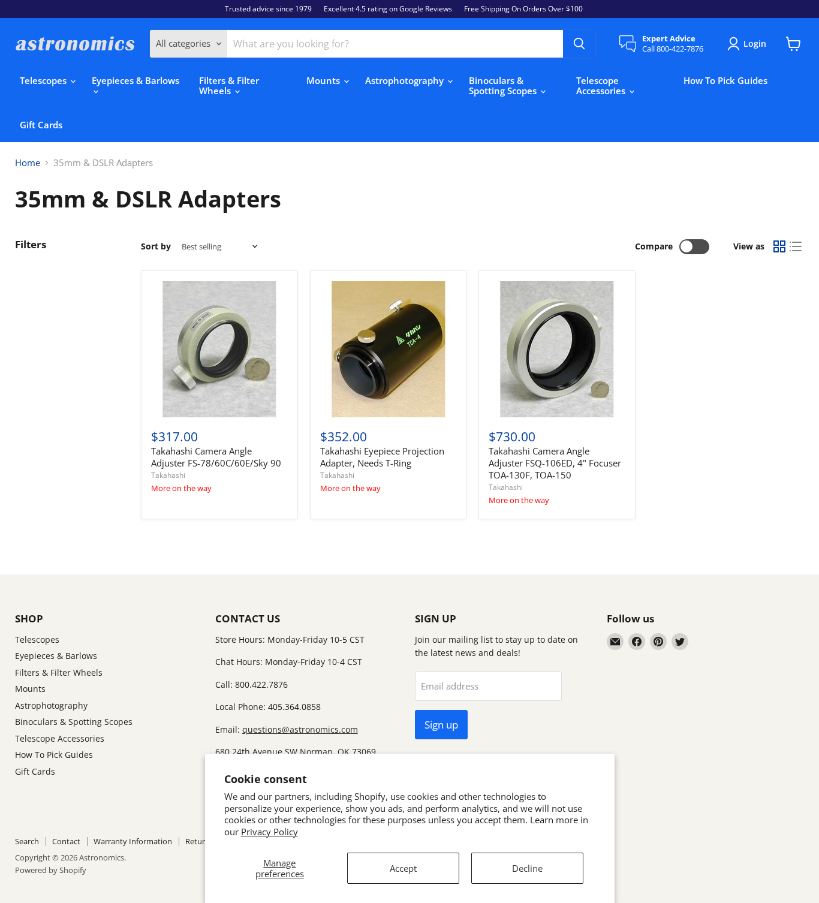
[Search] (579, 44)
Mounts (324, 80)
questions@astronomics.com (300, 729)
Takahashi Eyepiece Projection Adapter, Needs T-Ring (382, 457)
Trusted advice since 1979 (268, 9)
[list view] (796, 247)
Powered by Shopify (50, 870)
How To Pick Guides (725, 80)
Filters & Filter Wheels (229, 85)
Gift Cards (41, 125)
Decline (527, 868)
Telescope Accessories (602, 85)
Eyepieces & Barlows (135, 80)
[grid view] (779, 247)
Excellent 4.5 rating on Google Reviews (388, 9)
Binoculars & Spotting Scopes (504, 85)
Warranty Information (133, 841)
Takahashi (168, 475)
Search (27, 841)
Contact (66, 841)
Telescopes (44, 80)
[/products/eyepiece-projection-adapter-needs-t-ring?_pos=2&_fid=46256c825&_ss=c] (388, 349)
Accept (403, 868)
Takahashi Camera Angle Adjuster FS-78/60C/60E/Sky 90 (216, 457)
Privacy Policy (269, 832)
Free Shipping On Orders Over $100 (523, 9)
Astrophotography (405, 80)
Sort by (156, 246)
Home (27, 163)
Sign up (441, 725)
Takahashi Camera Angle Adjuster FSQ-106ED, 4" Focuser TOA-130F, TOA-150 (555, 462)
